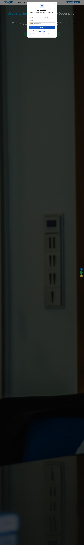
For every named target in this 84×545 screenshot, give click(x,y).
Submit (41, 27)
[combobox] (31, 24)
